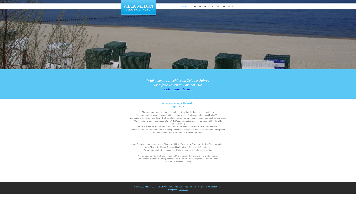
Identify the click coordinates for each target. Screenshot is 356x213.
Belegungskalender (178, 89)
